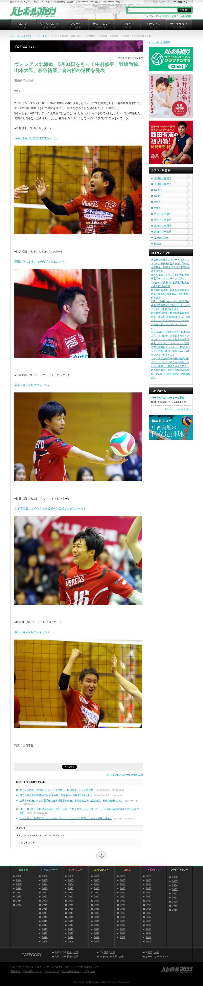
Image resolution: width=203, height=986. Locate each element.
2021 (45, 896)
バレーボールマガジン (21, 36)
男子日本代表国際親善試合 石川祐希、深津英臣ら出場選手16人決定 (56, 795)
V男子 (157, 201)
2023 (45, 888)
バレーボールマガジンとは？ (26, 966)
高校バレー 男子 (162, 225)
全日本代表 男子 (162, 178)
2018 (45, 908)
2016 (45, 917)
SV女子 (158, 196)
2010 (45, 937)
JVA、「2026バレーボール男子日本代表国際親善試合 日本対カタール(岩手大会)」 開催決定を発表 (171, 305)
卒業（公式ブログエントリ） (32, 385)
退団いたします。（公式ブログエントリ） (40, 261)
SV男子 (158, 190)
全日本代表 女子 (162, 184)
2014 (19, 900)
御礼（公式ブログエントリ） (32, 631)
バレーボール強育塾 (159, 42)
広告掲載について (32, 971)
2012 (19, 904)
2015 (19, 896)
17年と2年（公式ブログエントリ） (36, 138)
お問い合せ (89, 971)
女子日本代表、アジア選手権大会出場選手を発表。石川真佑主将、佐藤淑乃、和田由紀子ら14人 (71, 800)
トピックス (41, 36)
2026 (19, 876)
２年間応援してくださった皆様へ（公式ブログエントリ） (50, 508)
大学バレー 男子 (162, 213)
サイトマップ (52, 971)
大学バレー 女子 (162, 219)
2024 (19, 880)
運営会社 (15, 971)
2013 (45, 929)
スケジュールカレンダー (178, 409)
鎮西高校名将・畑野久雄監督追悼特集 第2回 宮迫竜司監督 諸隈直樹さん (171, 374)
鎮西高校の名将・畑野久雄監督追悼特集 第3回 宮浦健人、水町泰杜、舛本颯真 (171, 294)
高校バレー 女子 (162, 231)
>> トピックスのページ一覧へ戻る (124, 774)
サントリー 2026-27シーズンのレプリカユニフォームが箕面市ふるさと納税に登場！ (66, 818)
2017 (19, 892)
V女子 (157, 207)
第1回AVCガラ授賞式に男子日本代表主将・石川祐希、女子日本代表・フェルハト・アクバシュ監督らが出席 (171, 336)
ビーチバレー (161, 237)
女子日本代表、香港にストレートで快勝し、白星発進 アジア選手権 (56, 789)
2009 (45, 941)
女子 (76, 952)
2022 (45, 892)
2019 (19, 888)
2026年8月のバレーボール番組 (167, 397)
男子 (69, 952)
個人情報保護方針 (71, 971)
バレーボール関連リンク (86, 966)
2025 (45, 880)
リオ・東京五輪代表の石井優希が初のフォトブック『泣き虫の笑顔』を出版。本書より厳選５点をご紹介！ (170, 362)
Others (157, 243)
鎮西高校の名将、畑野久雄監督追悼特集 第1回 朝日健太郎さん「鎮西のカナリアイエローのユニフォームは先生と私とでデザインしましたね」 (171, 321)
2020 (19, 884)
